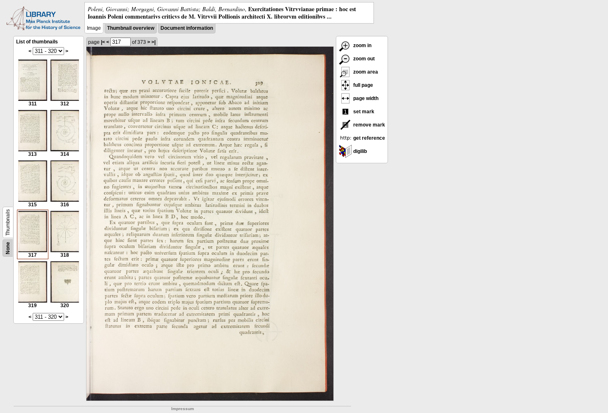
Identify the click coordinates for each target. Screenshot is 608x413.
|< (103, 42)
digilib (359, 151)
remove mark (368, 125)
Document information (186, 28)
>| (153, 42)
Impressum (182, 408)
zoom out (363, 59)
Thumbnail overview (130, 28)
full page (362, 85)
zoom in (361, 45)
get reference (368, 138)
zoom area (365, 72)
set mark (363, 112)
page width (365, 98)
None (8, 248)
